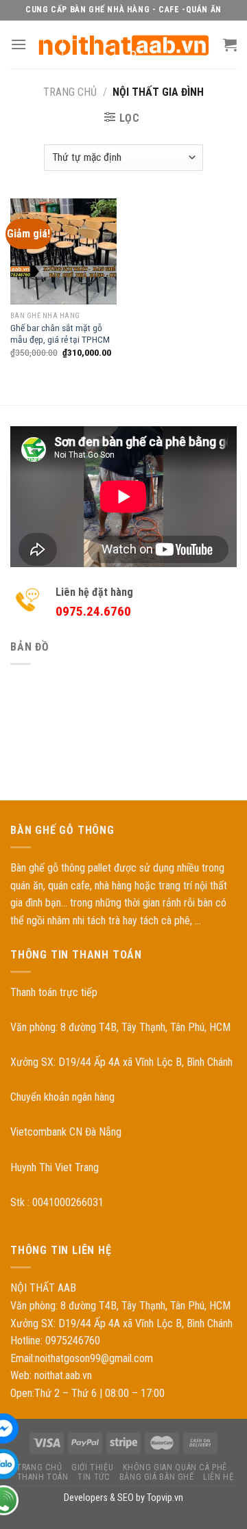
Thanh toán (43, 1477)
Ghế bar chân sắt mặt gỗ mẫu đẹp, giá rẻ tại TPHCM (60, 333)
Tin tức (94, 1477)
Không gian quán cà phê (175, 1467)
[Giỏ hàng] (230, 44)
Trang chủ (70, 92)
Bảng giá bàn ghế (156, 1477)
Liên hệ (218, 1477)
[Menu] (18, 44)
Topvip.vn (165, 1498)
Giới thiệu (92, 1467)
